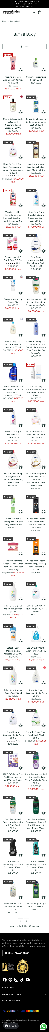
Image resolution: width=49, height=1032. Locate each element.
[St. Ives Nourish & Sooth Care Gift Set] (13, 243)
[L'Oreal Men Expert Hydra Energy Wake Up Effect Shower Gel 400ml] (36, 546)
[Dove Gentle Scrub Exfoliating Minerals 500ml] (13, 889)
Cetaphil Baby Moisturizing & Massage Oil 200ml (13, 651)
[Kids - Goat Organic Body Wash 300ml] (13, 675)
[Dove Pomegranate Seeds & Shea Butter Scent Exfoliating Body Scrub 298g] (13, 546)
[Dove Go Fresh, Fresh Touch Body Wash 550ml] (36, 718)
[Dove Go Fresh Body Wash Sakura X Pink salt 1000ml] (36, 417)
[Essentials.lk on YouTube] (27, 980)
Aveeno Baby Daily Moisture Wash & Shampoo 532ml (13, 344)
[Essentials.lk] (12, 11)
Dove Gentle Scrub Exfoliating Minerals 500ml (13, 906)
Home (4, 21)
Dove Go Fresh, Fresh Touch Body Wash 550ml (36, 735)
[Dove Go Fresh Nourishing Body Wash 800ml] (36, 675)
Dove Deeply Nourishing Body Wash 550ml (13, 735)
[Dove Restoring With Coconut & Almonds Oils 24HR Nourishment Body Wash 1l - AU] (36, 459)
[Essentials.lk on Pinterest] (10, 980)
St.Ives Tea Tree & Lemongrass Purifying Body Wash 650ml (13, 521)
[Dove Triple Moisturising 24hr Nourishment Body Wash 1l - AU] (36, 243)
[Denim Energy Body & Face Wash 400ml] (36, 889)
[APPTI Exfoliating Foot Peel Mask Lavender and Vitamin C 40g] (13, 760)
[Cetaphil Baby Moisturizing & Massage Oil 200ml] (13, 633)
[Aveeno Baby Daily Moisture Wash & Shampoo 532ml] (13, 327)
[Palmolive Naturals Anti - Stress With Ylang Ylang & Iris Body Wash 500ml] (36, 760)
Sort (26, 46)
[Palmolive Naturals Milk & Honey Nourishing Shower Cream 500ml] (36, 285)
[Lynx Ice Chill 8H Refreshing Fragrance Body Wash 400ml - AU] (36, 847)
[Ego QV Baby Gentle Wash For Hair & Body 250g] (36, 633)
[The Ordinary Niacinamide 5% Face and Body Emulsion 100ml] (36, 372)
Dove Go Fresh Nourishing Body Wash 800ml (36, 693)
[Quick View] (20, 70)
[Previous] (4, 4)
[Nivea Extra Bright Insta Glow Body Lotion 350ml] (13, 417)
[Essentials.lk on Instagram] (16, 980)
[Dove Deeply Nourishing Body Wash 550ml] (13, 718)
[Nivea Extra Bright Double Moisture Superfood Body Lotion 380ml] (36, 198)
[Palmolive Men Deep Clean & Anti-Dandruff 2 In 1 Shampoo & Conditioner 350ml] (36, 805)
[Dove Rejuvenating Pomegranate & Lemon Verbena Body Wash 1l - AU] (13, 459)
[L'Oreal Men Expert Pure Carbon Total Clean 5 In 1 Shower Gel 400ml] (36, 504)
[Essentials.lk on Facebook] (4, 980)
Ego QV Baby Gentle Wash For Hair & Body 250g (36, 651)
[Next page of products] (32, 921)
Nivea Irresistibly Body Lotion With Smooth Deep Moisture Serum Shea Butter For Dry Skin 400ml (36, 347)
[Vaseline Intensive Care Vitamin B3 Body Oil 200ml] (13, 62)
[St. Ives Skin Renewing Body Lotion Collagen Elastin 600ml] (36, 105)
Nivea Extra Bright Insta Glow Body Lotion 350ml (13, 434)
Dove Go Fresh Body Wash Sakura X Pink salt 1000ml (36, 434)
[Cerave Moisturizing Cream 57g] (13, 285)
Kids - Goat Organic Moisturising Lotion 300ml (13, 609)
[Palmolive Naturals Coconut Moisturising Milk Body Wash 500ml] (13, 805)
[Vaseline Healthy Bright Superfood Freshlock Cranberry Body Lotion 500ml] (13, 198)
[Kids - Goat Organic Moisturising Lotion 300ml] (13, 591)
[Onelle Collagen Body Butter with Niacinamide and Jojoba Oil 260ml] (13, 105)
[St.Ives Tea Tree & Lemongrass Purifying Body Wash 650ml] (13, 504)
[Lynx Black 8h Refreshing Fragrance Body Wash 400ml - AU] (13, 847)
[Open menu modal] (45, 11)
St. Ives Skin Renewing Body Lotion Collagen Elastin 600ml (36, 122)
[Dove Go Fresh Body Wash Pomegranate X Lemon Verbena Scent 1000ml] (13, 150)
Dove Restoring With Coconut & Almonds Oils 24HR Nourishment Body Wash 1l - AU (36, 479)
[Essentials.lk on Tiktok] (22, 980)
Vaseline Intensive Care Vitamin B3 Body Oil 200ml (13, 80)
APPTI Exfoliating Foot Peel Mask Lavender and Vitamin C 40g (13, 777)
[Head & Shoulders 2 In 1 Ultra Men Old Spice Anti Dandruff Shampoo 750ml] (13, 372)
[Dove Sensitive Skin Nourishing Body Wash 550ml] (36, 591)
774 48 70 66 (22, 953)
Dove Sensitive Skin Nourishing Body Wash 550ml (36, 609)
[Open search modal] (34, 11)
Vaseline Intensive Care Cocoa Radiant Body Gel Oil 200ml (36, 167)
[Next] (45, 4)
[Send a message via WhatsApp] (43, 1027)
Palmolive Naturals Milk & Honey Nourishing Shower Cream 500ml (36, 302)
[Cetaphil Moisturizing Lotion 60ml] (36, 62)
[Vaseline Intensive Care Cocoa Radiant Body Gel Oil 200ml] (36, 150)
